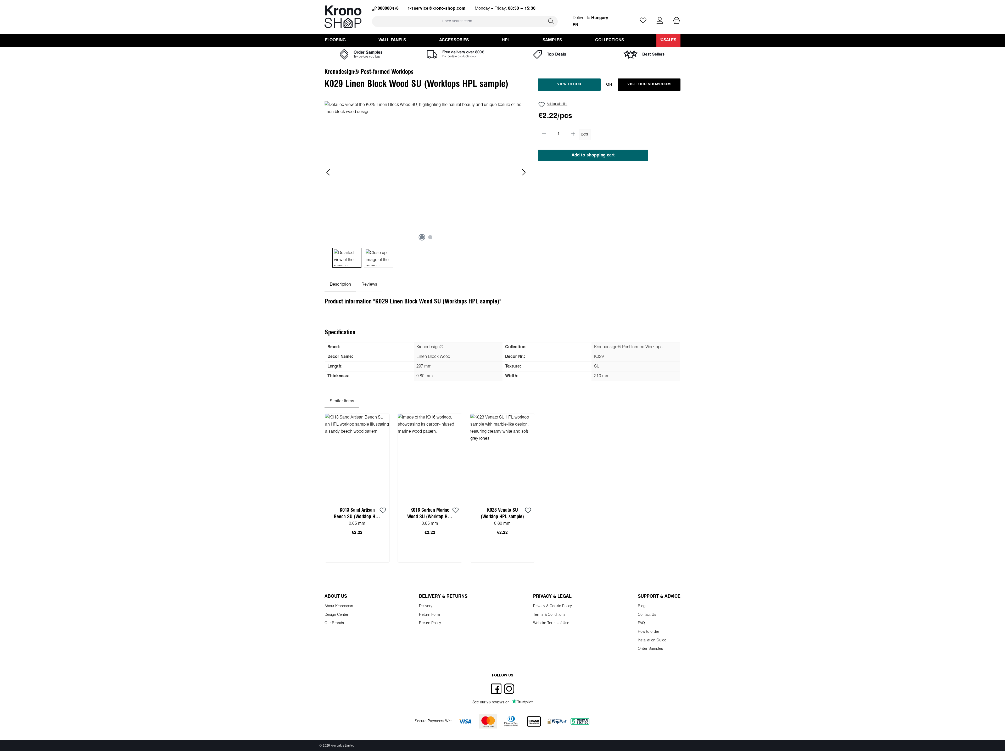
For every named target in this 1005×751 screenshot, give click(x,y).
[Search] (551, 21)
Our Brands (334, 623)
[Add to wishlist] (383, 510)
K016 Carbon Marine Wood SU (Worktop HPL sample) (430, 514)
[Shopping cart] (674, 20)
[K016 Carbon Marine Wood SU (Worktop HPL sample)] (430, 457)
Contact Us (647, 615)
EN (575, 25)
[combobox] (458, 21)
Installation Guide (652, 640)
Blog (641, 606)
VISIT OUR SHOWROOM (649, 84)
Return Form (429, 615)
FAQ (641, 623)
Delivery (425, 606)
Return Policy (430, 623)
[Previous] (328, 172)
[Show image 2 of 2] (430, 237)
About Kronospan (339, 606)
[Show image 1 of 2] (422, 237)
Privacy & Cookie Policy (552, 606)
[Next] (524, 172)
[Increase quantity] (573, 134)
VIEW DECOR (569, 84)
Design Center (336, 615)
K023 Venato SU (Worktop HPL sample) (502, 513)
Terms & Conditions (549, 615)
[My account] (660, 20)
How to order (648, 632)
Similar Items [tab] (342, 401)
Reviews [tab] (369, 284)
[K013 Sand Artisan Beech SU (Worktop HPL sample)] (357, 457)
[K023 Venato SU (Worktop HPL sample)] (502, 457)
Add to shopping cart (593, 155)
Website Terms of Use (551, 623)
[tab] (340, 284)
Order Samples (650, 649)
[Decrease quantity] (544, 134)
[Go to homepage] (343, 16)
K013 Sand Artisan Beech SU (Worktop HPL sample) (357, 514)
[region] (426, 184)
